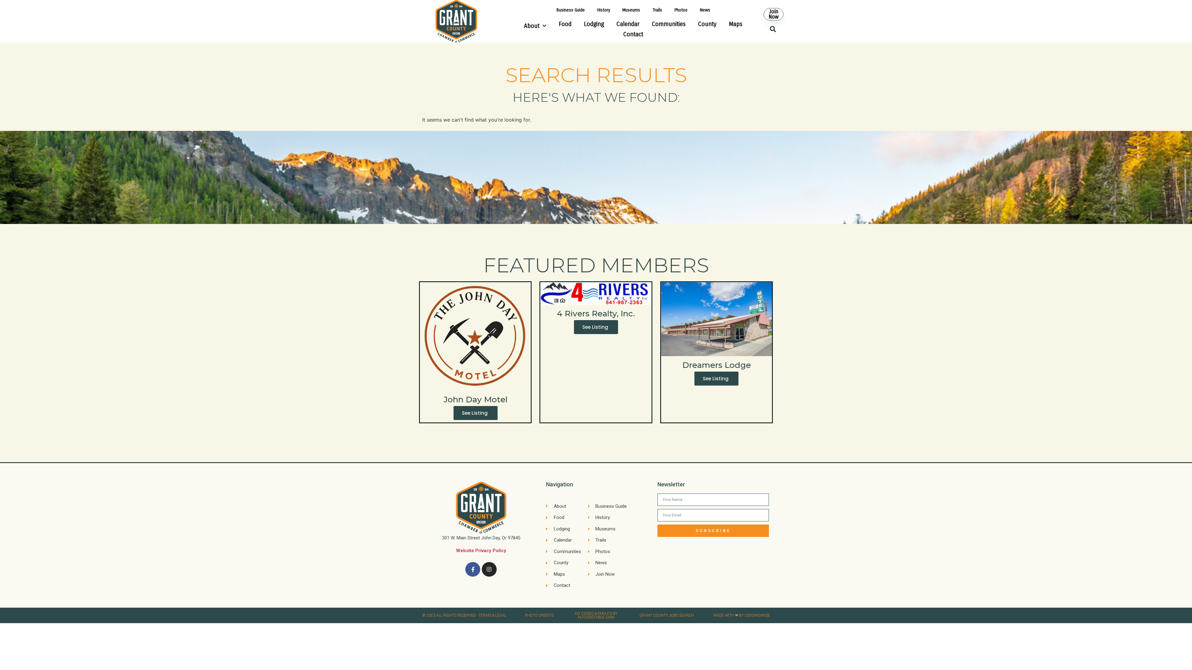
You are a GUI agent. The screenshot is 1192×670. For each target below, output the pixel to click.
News (705, 10)
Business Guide (571, 10)
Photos (681, 10)
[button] (773, 14)
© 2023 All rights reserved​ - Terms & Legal (464, 615)
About (532, 25)
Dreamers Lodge (716, 365)
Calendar (627, 24)
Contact (633, 34)
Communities (669, 24)
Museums (631, 10)
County (707, 24)
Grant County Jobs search (666, 615)
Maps (736, 24)
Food (565, 24)
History (603, 10)
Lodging (594, 24)
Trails (657, 10)
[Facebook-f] (472, 569)
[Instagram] (489, 569)
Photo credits (539, 615)
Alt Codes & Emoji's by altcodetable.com (596, 615)
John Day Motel (476, 399)
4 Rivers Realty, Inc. (596, 314)
